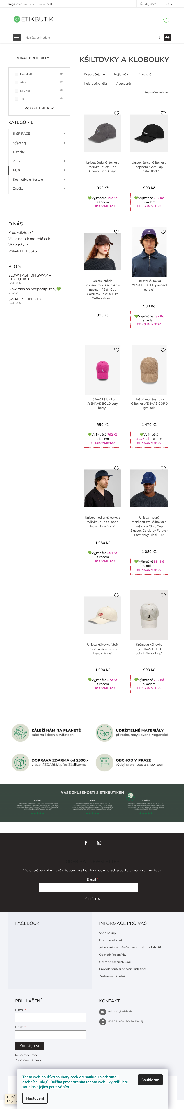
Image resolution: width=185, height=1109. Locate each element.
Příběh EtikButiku (22, 251)
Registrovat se (17, 4)
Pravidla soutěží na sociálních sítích (123, 969)
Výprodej (19, 143)
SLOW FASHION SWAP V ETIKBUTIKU (29, 277)
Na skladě (41, 74)
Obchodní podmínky (112, 954)
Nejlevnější (122, 74)
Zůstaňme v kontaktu (113, 976)
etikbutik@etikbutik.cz (122, 1011)
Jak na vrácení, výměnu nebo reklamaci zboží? (130, 947)
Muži (16, 170)
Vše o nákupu (19, 245)
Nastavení (35, 1098)
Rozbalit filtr (37, 108)
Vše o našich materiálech (29, 239)
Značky (18, 188)
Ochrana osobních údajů (115, 962)
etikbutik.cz (99, 842)
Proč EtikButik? (20, 233)
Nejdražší (145, 74)
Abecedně (123, 84)
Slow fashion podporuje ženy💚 (34, 289)
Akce (41, 82)
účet (49, 4)
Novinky (18, 152)
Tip (41, 98)
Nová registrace (26, 1055)
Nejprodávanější (95, 84)
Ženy (16, 161)
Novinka (41, 90)
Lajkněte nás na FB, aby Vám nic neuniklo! (85, 842)
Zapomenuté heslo (28, 1060)
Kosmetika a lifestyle (28, 179)
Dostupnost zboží (111, 940)
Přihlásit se (92, 898)
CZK (167, 4)
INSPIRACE (21, 134)
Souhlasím (150, 1079)
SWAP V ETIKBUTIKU (26, 299)
